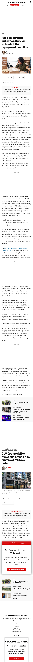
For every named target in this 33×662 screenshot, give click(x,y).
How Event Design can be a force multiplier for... (21, 418)
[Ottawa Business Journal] (17, 2)
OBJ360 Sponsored (17, 407)
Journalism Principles (16, 631)
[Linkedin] (23, 77)
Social (14, 400)
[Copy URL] (8, 77)
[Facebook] (15, 77)
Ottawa (3, 33)
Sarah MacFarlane (12, 52)
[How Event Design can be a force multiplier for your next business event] (6, 418)
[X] (19, 77)
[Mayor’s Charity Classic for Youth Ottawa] (6, 402)
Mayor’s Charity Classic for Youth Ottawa (21, 403)
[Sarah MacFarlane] (4, 53)
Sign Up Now (16, 658)
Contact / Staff (16, 630)
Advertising (16, 628)
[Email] (12, 77)
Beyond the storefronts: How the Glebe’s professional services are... (21, 411)
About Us (16, 626)
